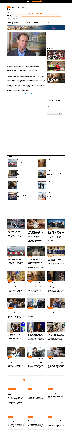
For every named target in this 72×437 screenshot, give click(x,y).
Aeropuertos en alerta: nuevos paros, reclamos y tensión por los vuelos (24, 161)
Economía (29, 256)
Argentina (10, 6)
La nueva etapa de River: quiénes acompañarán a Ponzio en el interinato (54, 68)
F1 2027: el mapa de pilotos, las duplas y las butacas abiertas (16, 232)
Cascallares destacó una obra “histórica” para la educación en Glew (56, 391)
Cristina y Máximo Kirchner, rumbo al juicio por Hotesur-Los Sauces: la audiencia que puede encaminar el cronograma (55, 284)
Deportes (10, 229)
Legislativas (10, 308)
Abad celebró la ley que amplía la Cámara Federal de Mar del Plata (16, 310)
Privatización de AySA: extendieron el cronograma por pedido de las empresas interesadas (55, 173)
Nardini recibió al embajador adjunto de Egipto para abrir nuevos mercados (36, 419)
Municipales (30, 308)
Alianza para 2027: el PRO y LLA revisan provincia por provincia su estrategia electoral (35, 392)
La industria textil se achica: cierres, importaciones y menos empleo (35, 259)
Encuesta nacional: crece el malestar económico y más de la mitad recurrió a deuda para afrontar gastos (35, 232)
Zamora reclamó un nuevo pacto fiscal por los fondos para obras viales (15, 419)
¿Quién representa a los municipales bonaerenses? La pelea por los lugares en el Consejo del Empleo (16, 283)
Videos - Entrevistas (12, 389)
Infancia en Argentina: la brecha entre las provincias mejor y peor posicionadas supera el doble (55, 162)
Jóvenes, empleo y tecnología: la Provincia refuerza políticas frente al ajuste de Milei (15, 360)
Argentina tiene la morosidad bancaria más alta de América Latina (25, 183)
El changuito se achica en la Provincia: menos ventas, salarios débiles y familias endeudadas (56, 335)
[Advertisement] (27, 58)
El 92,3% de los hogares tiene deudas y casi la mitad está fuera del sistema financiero (55, 360)
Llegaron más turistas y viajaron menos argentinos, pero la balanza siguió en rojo (55, 183)
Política (49, 229)
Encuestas (30, 229)
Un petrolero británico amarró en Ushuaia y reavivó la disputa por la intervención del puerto (25, 195)
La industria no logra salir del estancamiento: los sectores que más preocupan (54, 195)
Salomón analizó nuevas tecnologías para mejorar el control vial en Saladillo (35, 310)
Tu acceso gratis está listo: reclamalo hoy (54, 101)
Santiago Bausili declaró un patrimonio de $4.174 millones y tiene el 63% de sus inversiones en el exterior (36, 335)
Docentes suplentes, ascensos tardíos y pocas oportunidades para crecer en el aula (25, 173)
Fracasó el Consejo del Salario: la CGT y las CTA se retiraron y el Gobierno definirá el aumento (55, 259)
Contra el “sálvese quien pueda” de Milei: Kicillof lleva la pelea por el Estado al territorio (36, 360)
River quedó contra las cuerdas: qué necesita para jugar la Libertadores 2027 (53, 57)
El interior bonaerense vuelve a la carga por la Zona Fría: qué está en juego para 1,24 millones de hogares (55, 420)
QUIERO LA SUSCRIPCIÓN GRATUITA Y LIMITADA (56, 109)
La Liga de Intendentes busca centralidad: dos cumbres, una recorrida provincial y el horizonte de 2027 (56, 232)
